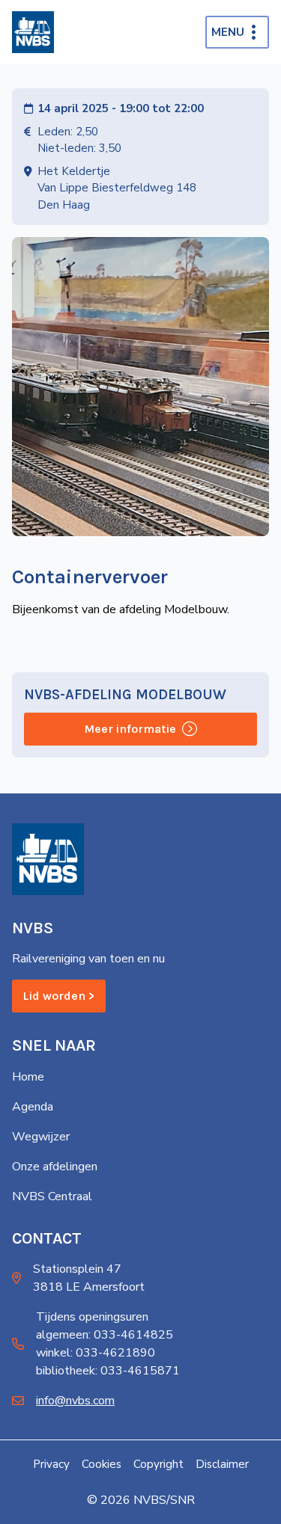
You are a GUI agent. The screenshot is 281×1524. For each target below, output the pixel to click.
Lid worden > (58, 996)
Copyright (158, 1464)
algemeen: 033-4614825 (104, 1335)
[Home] (33, 32)
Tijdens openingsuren (92, 1317)
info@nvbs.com (75, 1400)
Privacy (51, 1464)
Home (28, 1077)
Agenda (32, 1107)
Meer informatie (130, 729)
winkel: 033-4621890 (95, 1353)
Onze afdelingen (54, 1166)
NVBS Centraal (52, 1196)
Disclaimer (222, 1464)
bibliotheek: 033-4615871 (108, 1370)
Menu (227, 32)
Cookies (101, 1464)
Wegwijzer (41, 1136)
